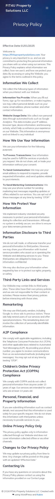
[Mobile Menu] (47, 7)
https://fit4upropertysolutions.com (21, 54)
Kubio (40, 494)
